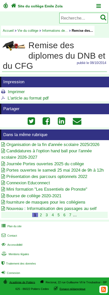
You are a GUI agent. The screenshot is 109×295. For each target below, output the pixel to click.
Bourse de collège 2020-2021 (33, 195)
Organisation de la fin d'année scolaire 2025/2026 (52, 144)
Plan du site (12, 226)
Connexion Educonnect (28, 183)
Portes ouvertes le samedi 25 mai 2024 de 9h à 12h (55, 170)
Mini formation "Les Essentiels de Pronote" (46, 189)
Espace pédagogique (72, 288)
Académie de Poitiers (22, 282)
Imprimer (16, 91)
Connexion (11, 272)
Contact (9, 235)
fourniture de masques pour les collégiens (45, 202)
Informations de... (55, 30)
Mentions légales (15, 254)
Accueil (8, 30)
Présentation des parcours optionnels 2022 (46, 176)
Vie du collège (27, 30)
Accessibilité (12, 244)
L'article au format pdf (28, 98)
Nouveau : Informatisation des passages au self (51, 208)
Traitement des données (19, 263)
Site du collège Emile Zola (36, 6)
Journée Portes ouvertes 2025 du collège (45, 163)
